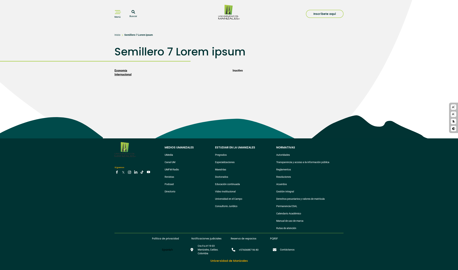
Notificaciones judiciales (206, 238)
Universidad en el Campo (228, 198)
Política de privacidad (165, 238)
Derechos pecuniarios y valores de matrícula (300, 198)
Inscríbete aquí (324, 14)
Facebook (117, 172)
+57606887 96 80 (249, 249)
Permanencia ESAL (286, 206)
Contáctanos (287, 249)
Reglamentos (283, 169)
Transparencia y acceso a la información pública (302, 162)
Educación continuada (227, 184)
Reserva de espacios (243, 238)
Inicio (117, 34)
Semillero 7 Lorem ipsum (138, 34)
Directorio (170, 191)
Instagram (129, 172)
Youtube (148, 172)
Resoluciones (283, 176)
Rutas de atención (286, 228)
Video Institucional (225, 191)
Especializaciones (225, 162)
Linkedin (135, 172)
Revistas (169, 176)
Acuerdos (281, 184)
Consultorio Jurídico (226, 206)
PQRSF (274, 238)
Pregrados (221, 154)
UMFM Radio (172, 169)
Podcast (169, 184)
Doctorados (221, 176)
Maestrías (220, 169)
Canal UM (170, 162)
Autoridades (283, 154)
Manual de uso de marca (289, 220)
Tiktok (142, 172)
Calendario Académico (288, 213)
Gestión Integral (285, 191)
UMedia (169, 154)
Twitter (123, 172)
